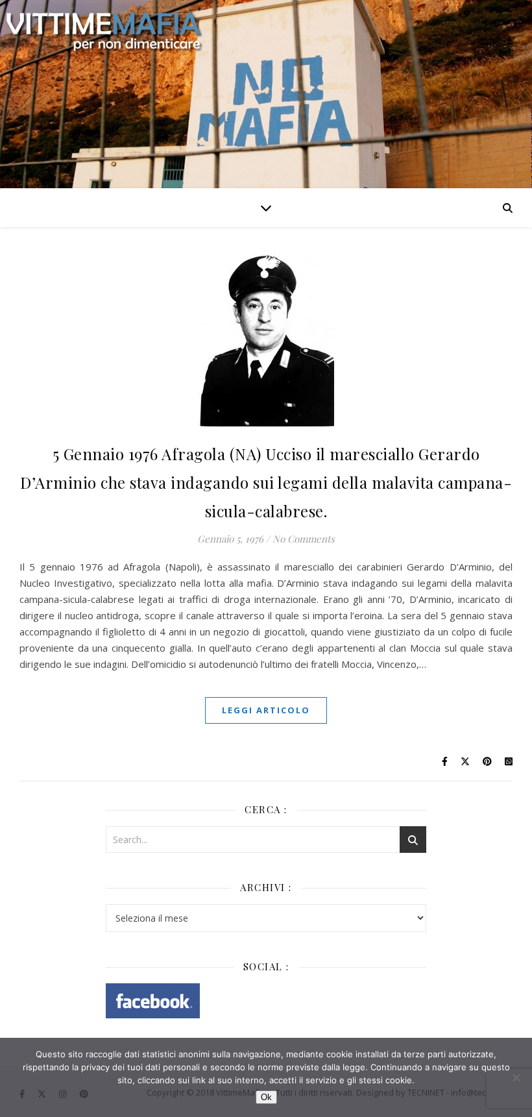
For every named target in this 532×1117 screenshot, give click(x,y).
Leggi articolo (266, 710)
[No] (515, 1077)
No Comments (303, 538)
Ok (266, 1097)
